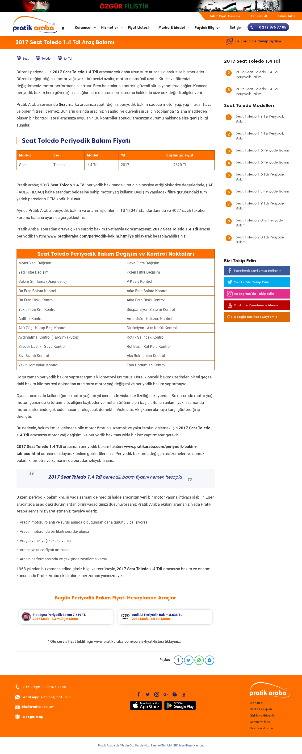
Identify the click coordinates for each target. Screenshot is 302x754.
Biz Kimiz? (256, 703)
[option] (66, 617)
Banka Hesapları (261, 709)
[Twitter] (188, 660)
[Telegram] (209, 660)
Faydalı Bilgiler (207, 27)
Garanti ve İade (260, 722)
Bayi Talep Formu (261, 728)
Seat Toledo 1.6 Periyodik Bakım (262, 150)
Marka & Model (172, 27)
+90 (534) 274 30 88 (47, 697)
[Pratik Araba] (269, 690)
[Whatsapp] (199, 660)
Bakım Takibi (287, 16)
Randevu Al (259, 16)
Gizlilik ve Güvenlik (262, 715)
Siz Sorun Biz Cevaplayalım (258, 41)
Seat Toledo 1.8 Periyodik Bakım (262, 191)
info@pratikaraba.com (38, 707)
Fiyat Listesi (138, 27)
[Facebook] (178, 660)
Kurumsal (83, 27)
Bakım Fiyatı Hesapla (225, 16)
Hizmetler (109, 27)
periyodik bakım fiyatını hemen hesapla (115, 477)
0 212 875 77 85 (44, 687)
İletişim (236, 27)
